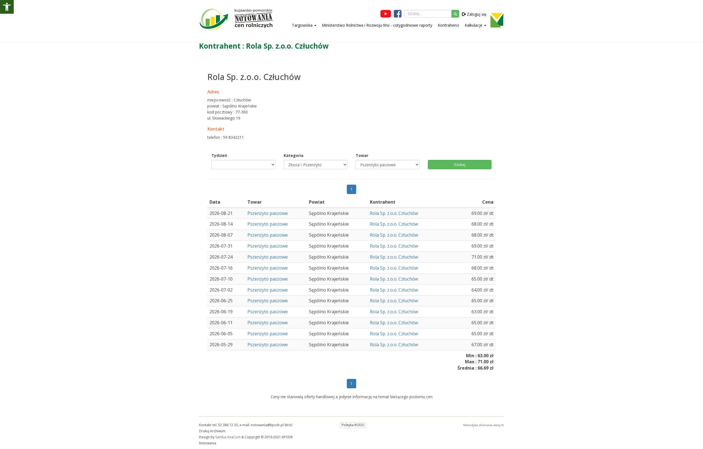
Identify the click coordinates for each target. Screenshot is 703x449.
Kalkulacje (474, 25)
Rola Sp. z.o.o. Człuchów (394, 213)
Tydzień (219, 155)
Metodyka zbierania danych (483, 425)
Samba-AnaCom (228, 437)
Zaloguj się (476, 14)
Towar (362, 155)
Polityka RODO (353, 425)
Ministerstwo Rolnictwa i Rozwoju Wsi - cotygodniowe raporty (377, 25)
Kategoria (293, 155)
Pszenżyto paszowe (267, 213)
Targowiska (303, 25)
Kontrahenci (448, 25)
